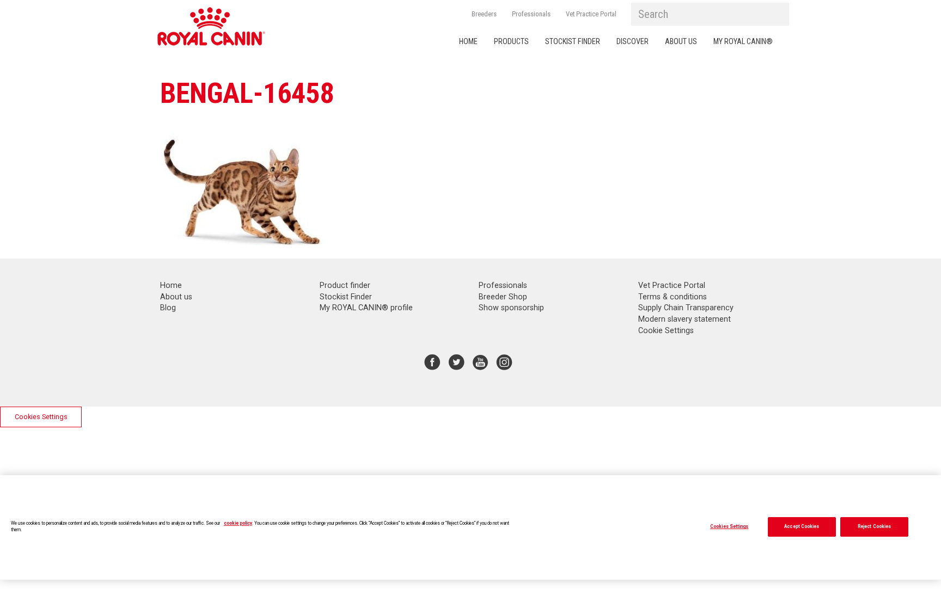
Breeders (484, 14)
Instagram (504, 362)
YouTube (480, 362)
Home (468, 41)
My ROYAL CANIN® (743, 41)
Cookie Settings (666, 330)
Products (511, 41)
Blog (168, 307)
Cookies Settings (41, 417)
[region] (470, 527)
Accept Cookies (801, 526)
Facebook (432, 362)
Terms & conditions (672, 297)
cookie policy (238, 523)
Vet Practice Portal (591, 14)
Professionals (531, 14)
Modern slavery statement (684, 319)
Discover (632, 41)
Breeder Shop (503, 297)
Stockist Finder (572, 41)
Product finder (345, 285)
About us (681, 41)
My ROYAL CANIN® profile (366, 307)
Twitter (456, 362)
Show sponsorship (511, 307)
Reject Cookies (874, 526)
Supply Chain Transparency (686, 307)
